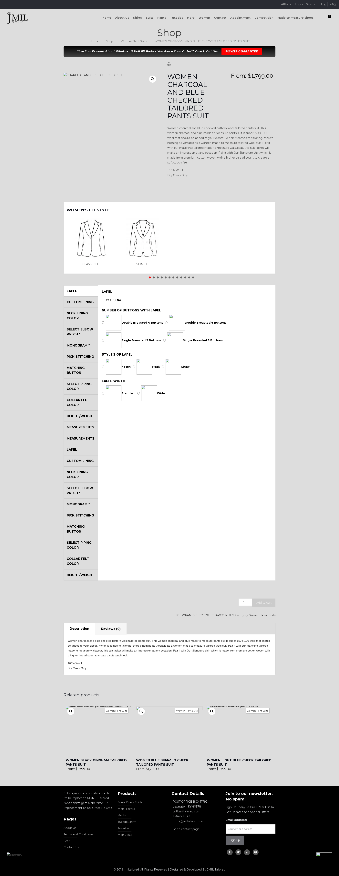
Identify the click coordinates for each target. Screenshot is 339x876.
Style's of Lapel (117, 354)
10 (185, 277)
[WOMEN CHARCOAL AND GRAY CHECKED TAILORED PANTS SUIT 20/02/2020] (11, 860)
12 (193, 277)
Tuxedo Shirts (127, 822)
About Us (70, 828)
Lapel (107, 292)
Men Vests (125, 835)
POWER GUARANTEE (242, 51)
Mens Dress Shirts (130, 802)
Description (79, 629)
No (119, 300)
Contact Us (71, 847)
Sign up (311, 4)
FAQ (333, 4)
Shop (109, 41)
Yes (108, 300)
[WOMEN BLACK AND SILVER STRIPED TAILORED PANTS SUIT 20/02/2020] (327, 860)
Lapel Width (113, 381)
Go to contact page (186, 829)
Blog (323, 4)
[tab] (79, 629)
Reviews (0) (111, 629)
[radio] (92, 242)
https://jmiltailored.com (188, 821)
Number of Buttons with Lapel (131, 310)
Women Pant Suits (134, 41)
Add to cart (264, 602)
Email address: (236, 820)
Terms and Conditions (78, 834)
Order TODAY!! (102, 808)
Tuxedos (123, 828)
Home (93, 41)
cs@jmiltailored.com (186, 811)
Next (267, 207)
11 (189, 277)
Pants (122, 815)
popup (70, 711)
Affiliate (286, 4)
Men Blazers (126, 809)
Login (299, 4)
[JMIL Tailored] (17, 17)
